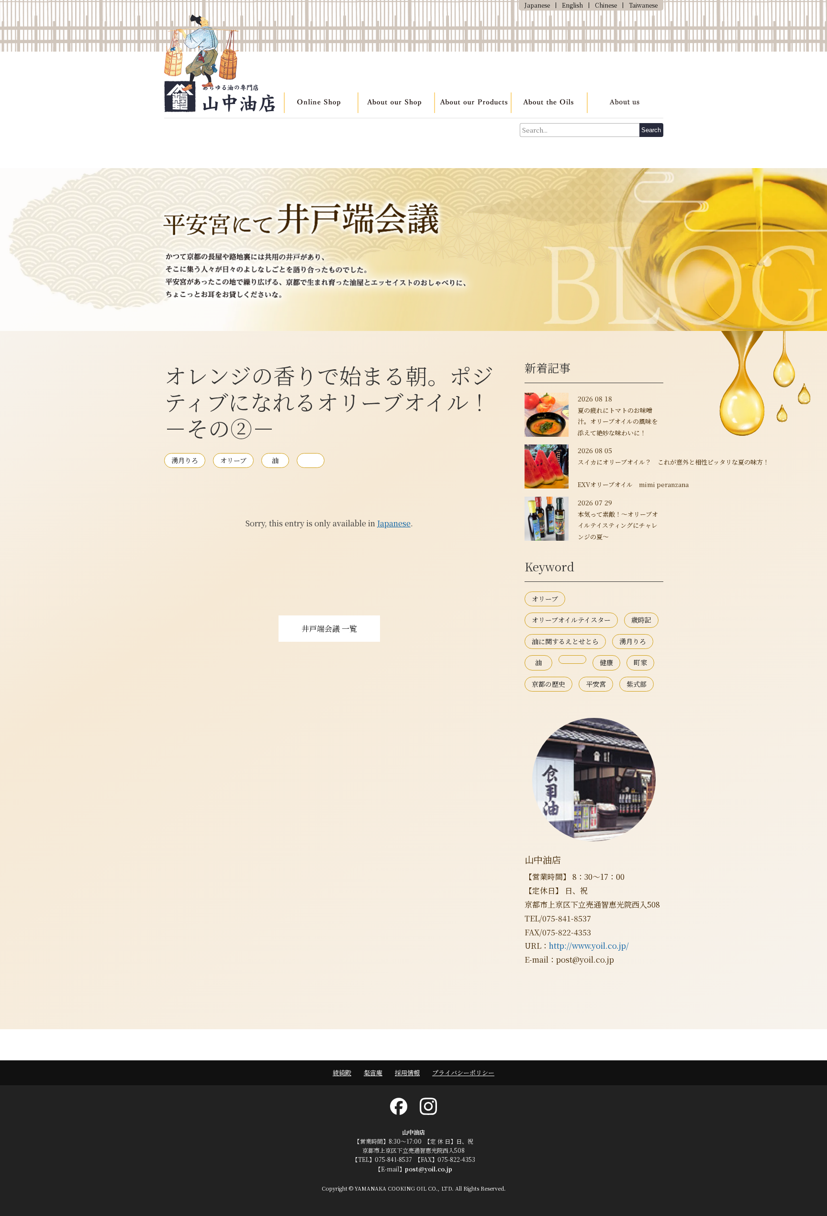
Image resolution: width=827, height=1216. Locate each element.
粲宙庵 (373, 1072)
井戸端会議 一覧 (329, 628)
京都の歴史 (548, 684)
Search (651, 130)
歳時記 (641, 620)
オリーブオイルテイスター (571, 620)
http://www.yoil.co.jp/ (589, 945)
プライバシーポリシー (463, 1072)
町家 (640, 662)
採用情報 (407, 1072)
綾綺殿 (342, 1072)
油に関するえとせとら (565, 641)
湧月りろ (184, 460)
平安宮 (596, 684)
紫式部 (636, 684)
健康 (606, 662)
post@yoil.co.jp (428, 1169)
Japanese (394, 523)
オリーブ (233, 460)
